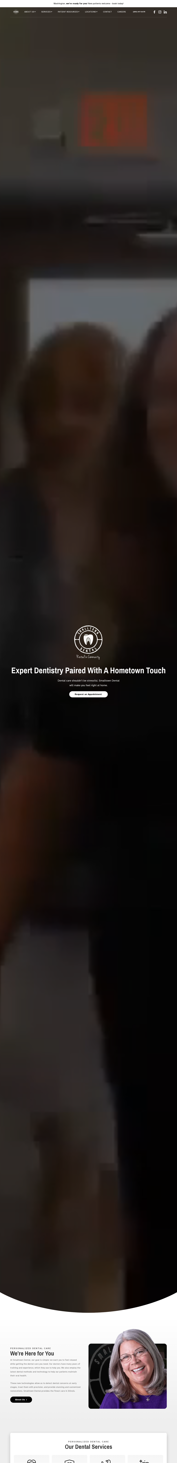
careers (121, 12)
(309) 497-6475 (139, 12)
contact (107, 12)
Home (16, 12)
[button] (30, 12)
